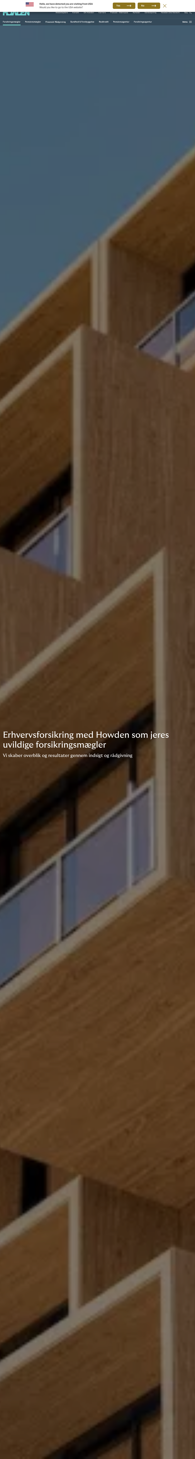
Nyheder (136, 12)
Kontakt (75, 12)
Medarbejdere (62, 12)
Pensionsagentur (121, 22)
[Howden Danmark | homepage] (16, 12)
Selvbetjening (150, 12)
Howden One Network (170, 12)
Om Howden (89, 12)
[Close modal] (164, 5)
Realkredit (104, 22)
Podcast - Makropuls (119, 12)
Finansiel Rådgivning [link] (56, 22)
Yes (118, 5)
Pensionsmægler (33, 22)
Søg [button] (186, 12)
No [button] (142, 5)
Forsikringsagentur (143, 22)
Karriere (102, 12)
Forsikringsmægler (12, 22)
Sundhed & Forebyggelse (82, 22)
